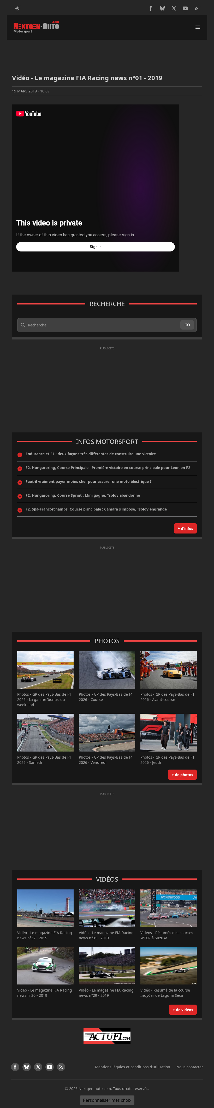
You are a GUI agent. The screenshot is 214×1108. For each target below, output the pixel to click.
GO (187, 324)
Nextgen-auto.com (95, 1088)
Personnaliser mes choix (107, 1100)
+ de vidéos (183, 1009)
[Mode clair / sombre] (17, 8)
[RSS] (197, 8)
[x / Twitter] (174, 8)
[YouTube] (185, 8)
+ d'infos (185, 528)
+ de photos (182, 774)
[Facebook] (151, 8)
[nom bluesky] (162, 8)
